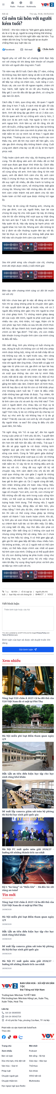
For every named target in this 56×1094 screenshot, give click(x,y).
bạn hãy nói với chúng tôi (20, 594)
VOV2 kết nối (35, 1076)
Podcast (20, 6)
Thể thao (33, 1066)
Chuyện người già (10, 1076)
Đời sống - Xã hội (37, 1056)
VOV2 (50, 594)
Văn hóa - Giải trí (10, 1066)
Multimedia (31, 6)
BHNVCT (40, 594)
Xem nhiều (7, 1051)
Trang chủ (6, 1046)
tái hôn (14, 591)
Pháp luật (6, 1071)
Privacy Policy (41, 633)
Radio (12, 6)
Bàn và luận (7, 1056)
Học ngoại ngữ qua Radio (13, 1086)
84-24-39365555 (13, 1013)
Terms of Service (8, 635)
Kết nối (5, 14)
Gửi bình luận (26, 649)
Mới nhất (33, 1046)
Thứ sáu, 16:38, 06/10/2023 (41, 14)
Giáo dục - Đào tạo (38, 1061)
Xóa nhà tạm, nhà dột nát (13, 1061)
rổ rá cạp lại (26, 591)
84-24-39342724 (13, 1016)
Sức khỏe (33, 1071)
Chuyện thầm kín (9, 1081)
